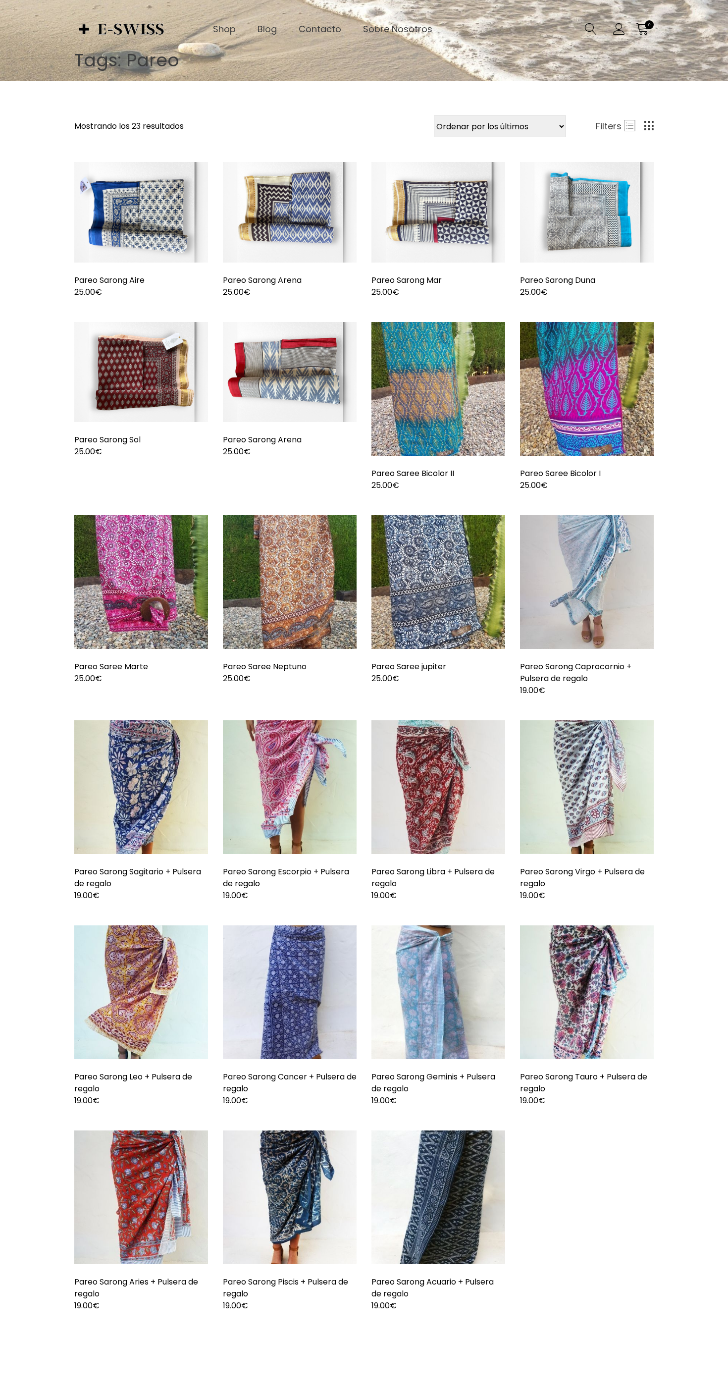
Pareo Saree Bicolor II (412, 473)
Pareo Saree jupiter (408, 666)
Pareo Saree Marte (111, 666)
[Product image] (141, 212)
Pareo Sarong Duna (557, 280)
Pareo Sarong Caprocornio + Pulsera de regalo (575, 672)
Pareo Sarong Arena (262, 280)
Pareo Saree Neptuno (265, 666)
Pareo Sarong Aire (109, 280)
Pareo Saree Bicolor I (560, 473)
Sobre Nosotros (397, 29)
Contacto (320, 29)
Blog (267, 29)
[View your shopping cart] (641, 29)
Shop (224, 29)
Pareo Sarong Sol (107, 439)
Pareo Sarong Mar (406, 280)
